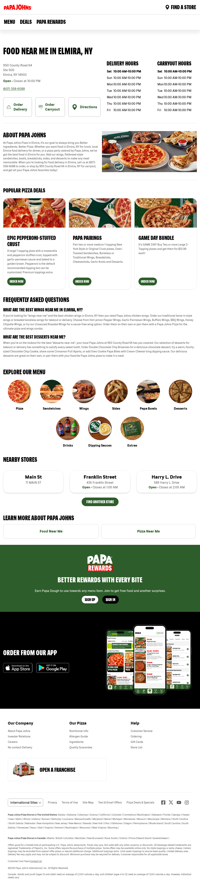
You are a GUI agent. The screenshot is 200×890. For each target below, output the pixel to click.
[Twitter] (173, 802)
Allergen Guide (78, 736)
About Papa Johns (19, 731)
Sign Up (90, 599)
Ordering (136, 736)
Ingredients (76, 741)
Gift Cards (137, 741)
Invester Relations (19, 736)
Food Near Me (51, 531)
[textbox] (50, 156)
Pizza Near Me (148, 531)
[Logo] (19, 7)
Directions (88, 107)
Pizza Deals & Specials (140, 802)
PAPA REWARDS (51, 21)
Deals (26, 21)
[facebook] (165, 802)
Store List (136, 747)
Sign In (110, 599)
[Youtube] (180, 802)
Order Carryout (52, 107)
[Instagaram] (188, 802)
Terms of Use (70, 802)
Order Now (16, 281)
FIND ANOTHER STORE (100, 502)
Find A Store (183, 7)
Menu (9, 21)
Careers (13, 741)
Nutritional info (78, 731)
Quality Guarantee (80, 747)
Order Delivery (20, 107)
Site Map (88, 802)
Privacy (52, 802)
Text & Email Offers (110, 802)
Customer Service (142, 731)
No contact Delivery (20, 747)
